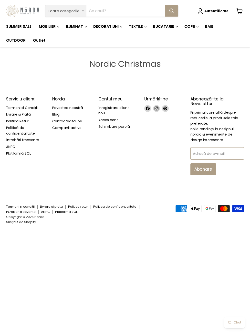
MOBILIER (48, 26)
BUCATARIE (164, 26)
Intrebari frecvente (21, 211)
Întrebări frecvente (22, 139)
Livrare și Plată (18, 114)
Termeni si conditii (20, 206)
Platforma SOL (66, 211)
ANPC (10, 146)
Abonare (203, 169)
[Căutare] (171, 11)
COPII (190, 26)
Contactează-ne (67, 121)
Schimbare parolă (114, 126)
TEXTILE (136, 26)
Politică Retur (17, 121)
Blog (56, 114)
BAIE (209, 26)
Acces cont (108, 120)
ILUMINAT (75, 26)
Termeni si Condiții (22, 107)
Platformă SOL (18, 153)
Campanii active (67, 127)
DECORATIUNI (106, 26)
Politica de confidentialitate (114, 206)
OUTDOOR (16, 40)
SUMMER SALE (18, 26)
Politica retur (78, 206)
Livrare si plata (51, 206)
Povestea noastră (67, 107)
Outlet (39, 40)
